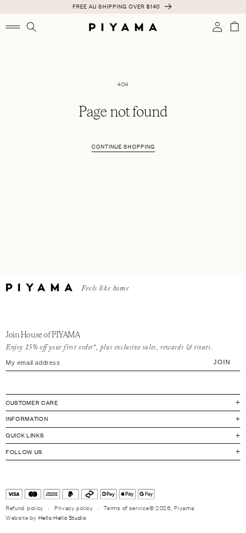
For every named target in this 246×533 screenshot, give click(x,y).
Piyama (184, 507)
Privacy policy (73, 507)
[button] (13, 27)
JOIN (222, 362)
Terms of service (126, 507)
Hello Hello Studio (62, 517)
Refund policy (24, 507)
